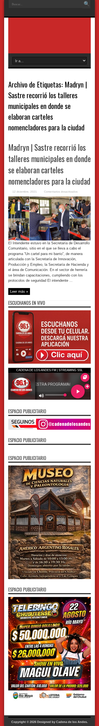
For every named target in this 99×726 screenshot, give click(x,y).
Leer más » (19, 291)
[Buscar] (86, 4)
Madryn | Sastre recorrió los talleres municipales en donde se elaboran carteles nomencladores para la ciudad (49, 164)
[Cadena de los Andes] (49, 39)
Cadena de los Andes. (72, 722)
